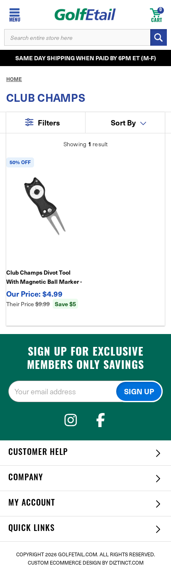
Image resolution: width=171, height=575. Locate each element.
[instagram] (71, 420)
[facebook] (101, 420)
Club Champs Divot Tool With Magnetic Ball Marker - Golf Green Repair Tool (44, 277)
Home (14, 79)
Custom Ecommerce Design (64, 562)
